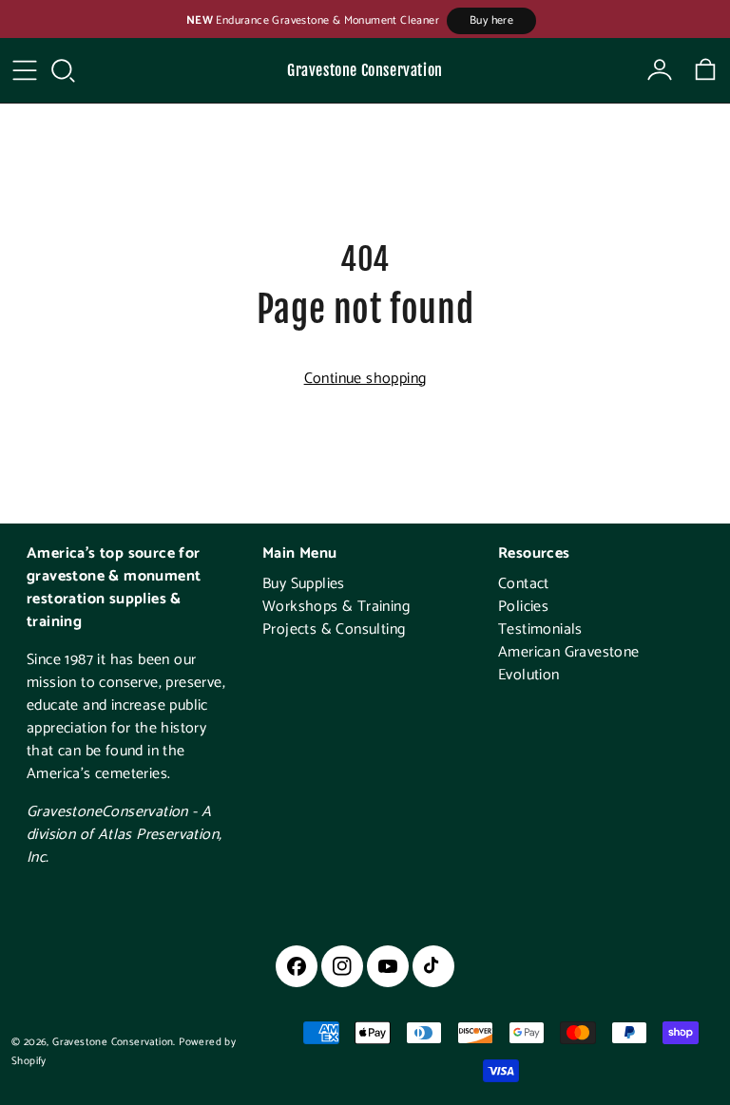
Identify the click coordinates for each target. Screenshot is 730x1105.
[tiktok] (433, 966)
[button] (63, 70)
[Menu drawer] (25, 70)
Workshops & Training (336, 606)
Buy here (491, 20)
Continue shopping (365, 378)
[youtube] (388, 966)
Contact (523, 584)
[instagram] (342, 966)
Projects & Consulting (333, 629)
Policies (523, 606)
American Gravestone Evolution (569, 663)
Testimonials (540, 629)
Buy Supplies (303, 584)
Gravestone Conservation (365, 70)
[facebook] (296, 966)
